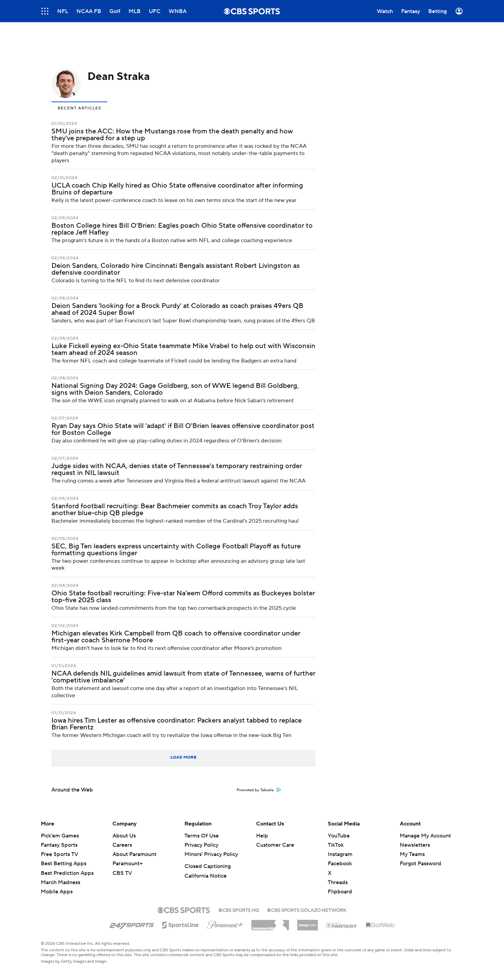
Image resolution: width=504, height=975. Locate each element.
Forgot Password (420, 863)
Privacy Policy (201, 845)
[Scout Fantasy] (342, 925)
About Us (124, 835)
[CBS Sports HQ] (238, 909)
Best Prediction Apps (67, 873)
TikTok (336, 845)
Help (262, 835)
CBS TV (122, 873)
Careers (122, 845)
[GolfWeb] (380, 925)
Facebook (340, 863)
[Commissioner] (270, 922)
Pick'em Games (60, 835)
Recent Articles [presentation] (79, 108)
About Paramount (134, 854)
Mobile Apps (57, 891)
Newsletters (415, 845)
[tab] (79, 108)
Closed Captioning (207, 866)
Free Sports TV (59, 854)
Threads (338, 882)
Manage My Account (425, 835)
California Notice (205, 875)
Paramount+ (127, 863)
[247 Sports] (131, 923)
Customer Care (275, 845)
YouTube (339, 835)
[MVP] (307, 922)
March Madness (60, 882)
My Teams (412, 854)
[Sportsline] (180, 923)
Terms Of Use (201, 835)
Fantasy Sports (59, 845)
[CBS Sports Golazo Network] (307, 909)
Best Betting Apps (63, 863)
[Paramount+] (225, 923)
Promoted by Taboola (255, 790)
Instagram (340, 854)
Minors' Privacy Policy (211, 854)
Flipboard (340, 891)
